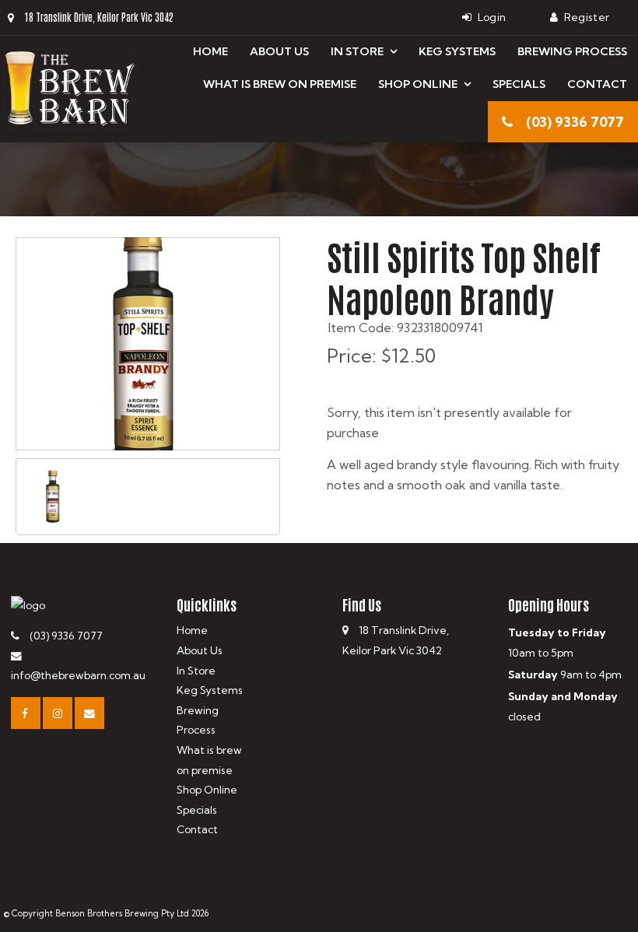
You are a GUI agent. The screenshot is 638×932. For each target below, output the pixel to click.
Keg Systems (457, 51)
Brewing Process (572, 51)
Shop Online (417, 84)
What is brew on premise (279, 84)
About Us (279, 51)
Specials (519, 84)
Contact (597, 84)
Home (210, 51)
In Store (357, 51)
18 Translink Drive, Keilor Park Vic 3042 (99, 17)
